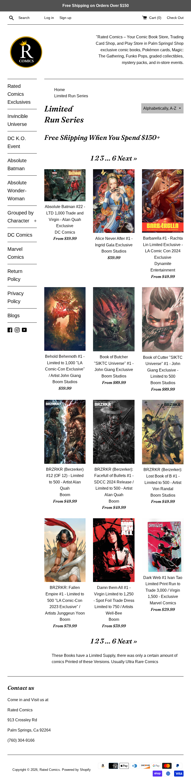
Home (59, 90)
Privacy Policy (15, 297)
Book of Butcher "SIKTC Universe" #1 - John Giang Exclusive (114, 363)
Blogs (13, 315)
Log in (49, 18)
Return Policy (14, 275)
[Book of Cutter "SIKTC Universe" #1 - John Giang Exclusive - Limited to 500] (163, 319)
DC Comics (19, 235)
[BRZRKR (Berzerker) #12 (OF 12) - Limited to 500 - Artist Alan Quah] (65, 432)
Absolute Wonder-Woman (17, 190)
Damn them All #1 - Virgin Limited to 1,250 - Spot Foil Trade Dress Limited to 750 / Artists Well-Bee (114, 600)
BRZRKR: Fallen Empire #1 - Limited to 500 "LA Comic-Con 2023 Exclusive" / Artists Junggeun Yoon (65, 600)
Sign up (65, 18)
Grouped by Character (22, 216)
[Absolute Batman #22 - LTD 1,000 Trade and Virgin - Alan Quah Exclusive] (65, 185)
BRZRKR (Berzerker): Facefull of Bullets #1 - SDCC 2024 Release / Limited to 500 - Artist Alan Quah (114, 482)
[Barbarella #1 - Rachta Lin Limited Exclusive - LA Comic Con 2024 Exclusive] (163, 201)
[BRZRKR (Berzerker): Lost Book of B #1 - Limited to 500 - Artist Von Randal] (163, 432)
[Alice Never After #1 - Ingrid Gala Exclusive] (114, 201)
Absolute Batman (17, 164)
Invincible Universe (17, 120)
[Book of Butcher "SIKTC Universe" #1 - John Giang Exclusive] (114, 319)
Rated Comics (50, 770)
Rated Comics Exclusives (19, 94)
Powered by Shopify (76, 770)
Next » (127, 158)
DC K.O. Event (16, 142)
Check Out (175, 18)
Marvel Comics (15, 253)
